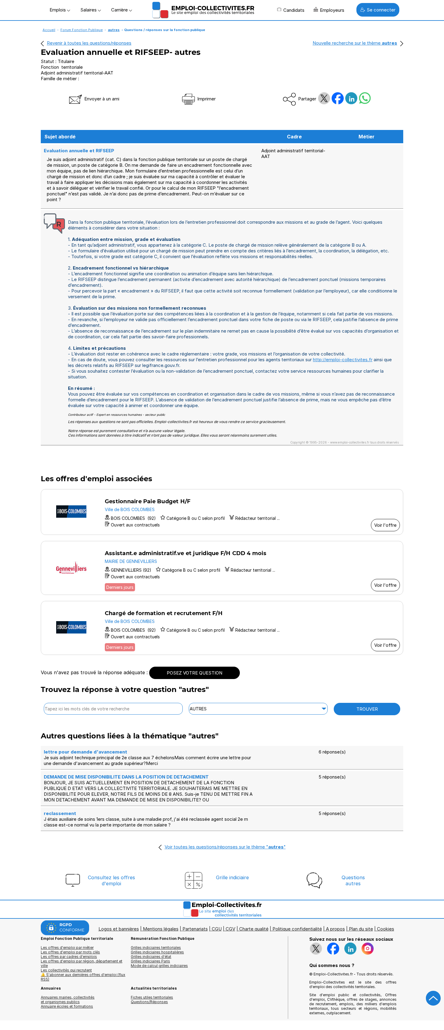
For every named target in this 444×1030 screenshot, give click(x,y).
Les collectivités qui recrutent (66, 970)
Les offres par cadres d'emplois (69, 956)
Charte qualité (254, 929)
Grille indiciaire (232, 877)
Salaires (89, 10)
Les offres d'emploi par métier (67, 947)
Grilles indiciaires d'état (151, 956)
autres (114, 30)
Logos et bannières (118, 929)
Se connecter (381, 10)
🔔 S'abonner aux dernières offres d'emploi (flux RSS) (83, 976)
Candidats (293, 10)
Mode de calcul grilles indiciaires (159, 965)
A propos (335, 929)
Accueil (49, 30)
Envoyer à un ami (101, 99)
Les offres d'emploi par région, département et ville (81, 963)
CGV (230, 929)
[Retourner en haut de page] (433, 998)
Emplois (58, 10)
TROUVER (367, 709)
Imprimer (206, 99)
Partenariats (195, 929)
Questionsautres (353, 880)
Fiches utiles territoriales (152, 997)
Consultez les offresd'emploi (111, 880)
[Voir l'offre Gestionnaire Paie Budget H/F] (222, 512)
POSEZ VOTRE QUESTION (194, 673)
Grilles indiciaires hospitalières (157, 952)
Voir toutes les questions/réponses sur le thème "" (225, 847)
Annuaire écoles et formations (67, 1006)
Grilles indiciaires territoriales (156, 947)
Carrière (120, 10)
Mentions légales (161, 929)
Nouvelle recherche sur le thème (355, 43)
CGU (217, 929)
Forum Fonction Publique (81, 30)
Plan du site (361, 929)
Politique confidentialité (297, 929)
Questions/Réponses (149, 1002)
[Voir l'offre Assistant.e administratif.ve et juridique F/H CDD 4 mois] (222, 568)
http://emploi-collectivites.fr (342, 359)
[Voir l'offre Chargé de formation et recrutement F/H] (222, 628)
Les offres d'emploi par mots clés (70, 952)
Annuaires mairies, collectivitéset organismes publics (68, 999)
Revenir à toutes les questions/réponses (89, 43)
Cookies (385, 929)
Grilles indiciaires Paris (150, 961)
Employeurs (332, 10)
